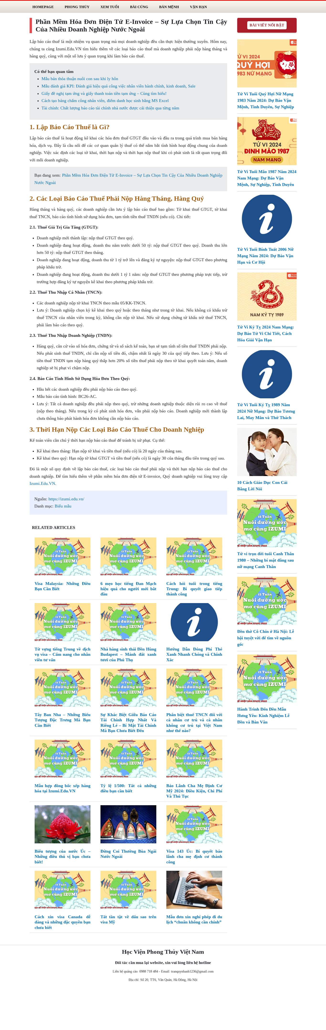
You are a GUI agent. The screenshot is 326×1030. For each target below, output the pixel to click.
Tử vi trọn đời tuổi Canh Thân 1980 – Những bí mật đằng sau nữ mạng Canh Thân (265, 560)
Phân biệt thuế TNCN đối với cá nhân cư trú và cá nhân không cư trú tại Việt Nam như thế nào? (194, 722)
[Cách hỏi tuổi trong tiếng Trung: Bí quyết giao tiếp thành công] (194, 557)
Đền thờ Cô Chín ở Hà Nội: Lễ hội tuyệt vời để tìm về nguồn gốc (265, 638)
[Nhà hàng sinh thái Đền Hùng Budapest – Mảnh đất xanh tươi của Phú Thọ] (128, 623)
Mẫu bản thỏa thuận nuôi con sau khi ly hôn (80, 78)
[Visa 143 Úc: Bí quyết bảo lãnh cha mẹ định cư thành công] (194, 825)
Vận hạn (198, 7)
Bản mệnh (169, 7)
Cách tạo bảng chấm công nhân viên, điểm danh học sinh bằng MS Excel (105, 100)
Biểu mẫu (63, 506)
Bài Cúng (139, 7)
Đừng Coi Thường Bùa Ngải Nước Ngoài (128, 854)
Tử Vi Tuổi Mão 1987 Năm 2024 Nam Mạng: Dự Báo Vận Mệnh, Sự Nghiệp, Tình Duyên (266, 178)
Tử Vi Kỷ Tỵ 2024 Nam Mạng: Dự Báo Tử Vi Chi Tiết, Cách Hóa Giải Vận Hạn (265, 333)
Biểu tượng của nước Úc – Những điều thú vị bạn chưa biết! (62, 856)
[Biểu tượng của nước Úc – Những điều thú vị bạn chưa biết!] (62, 825)
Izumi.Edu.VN (42, 483)
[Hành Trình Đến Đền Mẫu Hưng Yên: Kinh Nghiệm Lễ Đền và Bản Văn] (266, 678)
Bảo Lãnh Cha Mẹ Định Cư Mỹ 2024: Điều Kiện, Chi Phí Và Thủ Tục (194, 791)
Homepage (43, 7)
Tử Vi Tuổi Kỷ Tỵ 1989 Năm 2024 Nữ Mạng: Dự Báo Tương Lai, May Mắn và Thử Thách (266, 411)
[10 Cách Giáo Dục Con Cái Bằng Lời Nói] (266, 451)
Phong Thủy (77, 7)
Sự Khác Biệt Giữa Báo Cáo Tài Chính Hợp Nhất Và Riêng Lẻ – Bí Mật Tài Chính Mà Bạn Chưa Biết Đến (128, 722)
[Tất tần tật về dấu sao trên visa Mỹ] (128, 890)
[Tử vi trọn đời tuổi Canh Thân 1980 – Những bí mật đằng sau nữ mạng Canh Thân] (266, 522)
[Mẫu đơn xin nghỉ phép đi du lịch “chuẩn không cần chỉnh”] (194, 890)
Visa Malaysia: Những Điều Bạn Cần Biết (62, 586)
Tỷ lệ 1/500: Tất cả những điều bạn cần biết (128, 788)
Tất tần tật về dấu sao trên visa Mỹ (128, 919)
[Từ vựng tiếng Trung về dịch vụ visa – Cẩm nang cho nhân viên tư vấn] (62, 623)
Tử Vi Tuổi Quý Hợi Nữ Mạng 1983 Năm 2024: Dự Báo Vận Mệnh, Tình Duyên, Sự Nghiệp (265, 100)
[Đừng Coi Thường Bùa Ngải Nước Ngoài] (128, 825)
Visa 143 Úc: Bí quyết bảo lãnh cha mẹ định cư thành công (194, 856)
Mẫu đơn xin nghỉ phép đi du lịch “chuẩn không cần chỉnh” (194, 919)
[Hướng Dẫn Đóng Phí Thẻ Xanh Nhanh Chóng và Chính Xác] (194, 623)
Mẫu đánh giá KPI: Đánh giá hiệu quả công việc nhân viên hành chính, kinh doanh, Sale (118, 86)
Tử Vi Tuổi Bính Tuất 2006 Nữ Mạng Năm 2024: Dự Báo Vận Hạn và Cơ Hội (265, 256)
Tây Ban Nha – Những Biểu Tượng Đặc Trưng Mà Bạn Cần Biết (62, 720)
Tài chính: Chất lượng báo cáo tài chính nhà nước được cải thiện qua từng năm (110, 108)
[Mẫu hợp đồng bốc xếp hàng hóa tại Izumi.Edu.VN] (62, 759)
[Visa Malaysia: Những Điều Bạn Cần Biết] (62, 557)
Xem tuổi (109, 7)
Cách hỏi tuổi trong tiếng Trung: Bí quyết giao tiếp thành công (194, 589)
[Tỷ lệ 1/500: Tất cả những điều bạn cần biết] (128, 759)
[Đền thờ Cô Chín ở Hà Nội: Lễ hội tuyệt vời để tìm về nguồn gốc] (266, 600)
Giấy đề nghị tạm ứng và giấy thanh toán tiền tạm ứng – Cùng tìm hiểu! (104, 93)
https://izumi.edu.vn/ (66, 499)
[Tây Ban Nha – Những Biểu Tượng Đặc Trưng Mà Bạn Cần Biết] (62, 688)
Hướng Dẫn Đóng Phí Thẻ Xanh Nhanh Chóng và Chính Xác (194, 654)
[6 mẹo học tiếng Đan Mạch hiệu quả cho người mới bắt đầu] (128, 557)
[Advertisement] (163, 1007)
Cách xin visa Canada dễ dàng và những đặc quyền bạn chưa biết (62, 922)
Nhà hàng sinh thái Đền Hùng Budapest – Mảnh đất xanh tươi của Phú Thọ (128, 654)
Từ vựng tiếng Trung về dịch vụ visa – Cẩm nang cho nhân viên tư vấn (62, 654)
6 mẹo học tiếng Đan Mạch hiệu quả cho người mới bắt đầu (128, 589)
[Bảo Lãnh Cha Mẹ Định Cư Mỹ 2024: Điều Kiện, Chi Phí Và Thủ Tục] (194, 759)
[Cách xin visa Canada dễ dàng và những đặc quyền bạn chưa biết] (62, 890)
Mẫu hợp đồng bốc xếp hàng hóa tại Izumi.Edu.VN (62, 788)
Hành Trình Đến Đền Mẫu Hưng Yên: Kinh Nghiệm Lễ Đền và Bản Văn (263, 715)
